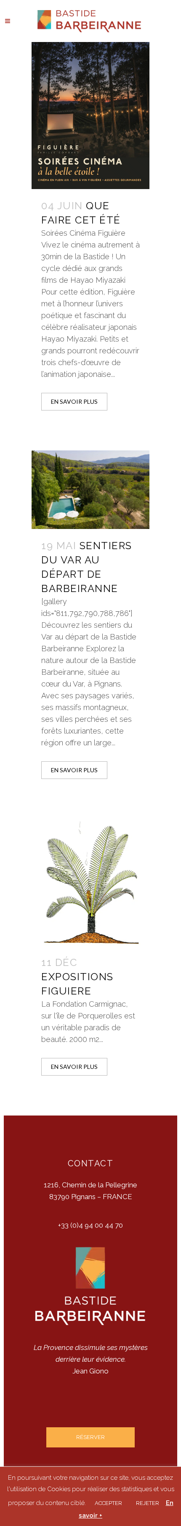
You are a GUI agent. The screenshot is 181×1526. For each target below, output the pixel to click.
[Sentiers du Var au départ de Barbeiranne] (90, 489)
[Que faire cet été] (90, 115)
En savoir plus (74, 401)
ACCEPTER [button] (108, 1503)
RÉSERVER (90, 1437)
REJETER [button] (147, 1503)
